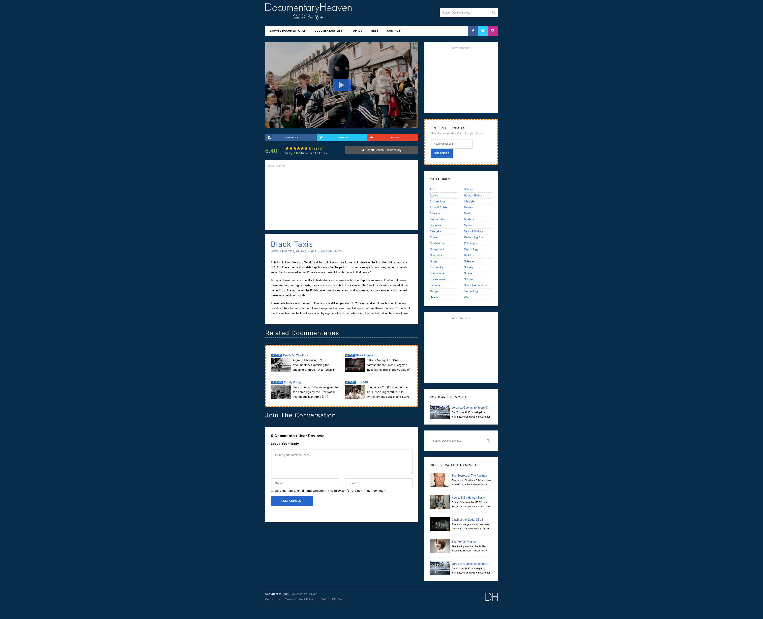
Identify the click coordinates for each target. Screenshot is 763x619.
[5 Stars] (302, 148)
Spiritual (469, 279)
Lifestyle (469, 201)
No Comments (331, 251)
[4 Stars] (298, 148)
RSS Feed (337, 599)
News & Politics (282, 251)
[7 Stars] (310, 148)
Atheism (435, 213)
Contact (393, 30)
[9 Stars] (317, 148)
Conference (437, 243)
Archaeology (437, 201)
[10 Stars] (321, 148)
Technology (471, 291)
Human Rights (473, 195)
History (468, 189)
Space (468, 273)
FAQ (323, 599)
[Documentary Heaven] (308, 17)
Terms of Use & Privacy (300, 599)
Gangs (434, 291)
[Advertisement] (341, 199)
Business (435, 225)
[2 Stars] (291, 148)
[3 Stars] (294, 148)
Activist (434, 195)
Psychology (471, 249)
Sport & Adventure (475, 285)
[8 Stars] (313, 148)
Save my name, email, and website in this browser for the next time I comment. (330, 490)
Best (374, 30)
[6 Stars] (306, 148)
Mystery (469, 219)
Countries (436, 255)
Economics (436, 267)
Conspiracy (437, 249)
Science (469, 261)
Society (468, 267)
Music (467, 213)
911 (432, 189)
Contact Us (272, 599)
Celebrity (435, 231)
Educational (437, 273)
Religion (302, 251)
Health (434, 297)
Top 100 (357, 30)
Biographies (437, 219)
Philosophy (471, 243)
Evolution (435, 285)
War (314, 251)
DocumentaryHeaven (303, 593)
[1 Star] (287, 148)
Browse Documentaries (288, 30)
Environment (438, 279)
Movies (468, 207)
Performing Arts (474, 237)
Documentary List (328, 30)
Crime (433, 237)
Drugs (433, 261)
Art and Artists (438, 207)
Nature (468, 225)
